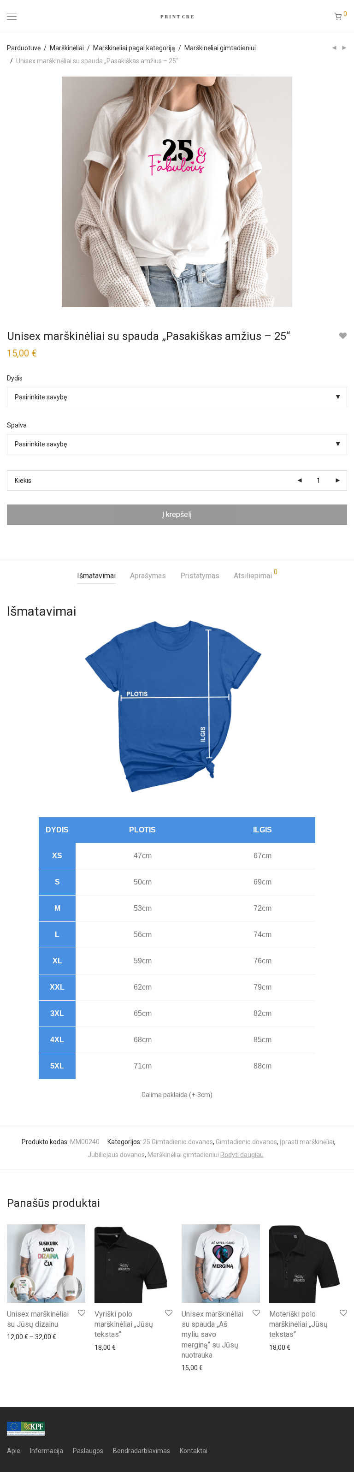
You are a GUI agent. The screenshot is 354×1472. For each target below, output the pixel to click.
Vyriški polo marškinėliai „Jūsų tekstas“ (123, 1324)
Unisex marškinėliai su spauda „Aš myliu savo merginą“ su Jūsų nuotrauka (212, 1335)
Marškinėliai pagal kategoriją (134, 48)
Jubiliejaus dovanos (116, 1154)
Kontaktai (193, 1450)
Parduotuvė (24, 48)
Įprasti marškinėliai (307, 1142)
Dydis (15, 378)
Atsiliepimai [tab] (255, 574)
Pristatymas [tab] (199, 575)
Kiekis (23, 480)
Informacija (46, 1450)
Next (345, 191)
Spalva (17, 425)
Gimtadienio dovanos (246, 1142)
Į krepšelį (177, 514)
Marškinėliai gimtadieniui (220, 48)
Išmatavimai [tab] (96, 575)
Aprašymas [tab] (148, 575)
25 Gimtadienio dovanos (178, 1142)
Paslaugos (88, 1450)
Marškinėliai (67, 48)
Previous (8, 191)
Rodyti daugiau (242, 1154)
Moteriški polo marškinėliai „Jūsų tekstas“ (298, 1324)
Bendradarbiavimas (141, 1450)
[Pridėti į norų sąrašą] (342, 336)
